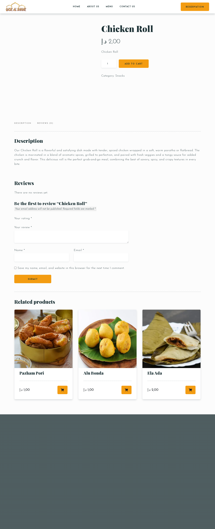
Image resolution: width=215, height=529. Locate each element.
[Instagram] (186, 414)
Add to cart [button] (62, 390)
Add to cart (134, 64)
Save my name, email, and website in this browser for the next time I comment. (70, 268)
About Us (93, 7)
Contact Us (127, 7)
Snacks (120, 75)
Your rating (23, 218)
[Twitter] (191, 414)
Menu (109, 7)
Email (79, 250)
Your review (23, 227)
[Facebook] (182, 414)
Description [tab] (22, 123)
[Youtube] (196, 414)
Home (76, 7)
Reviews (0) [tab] (45, 123)
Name (19, 250)
